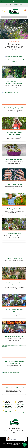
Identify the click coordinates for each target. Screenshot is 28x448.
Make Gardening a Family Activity (14, 108)
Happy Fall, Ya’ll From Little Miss (14, 336)
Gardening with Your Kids (14, 209)
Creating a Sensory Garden (14, 184)
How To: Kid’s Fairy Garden (14, 159)
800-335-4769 (18, 5)
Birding (20, 56)
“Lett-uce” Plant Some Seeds (14, 258)
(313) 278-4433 (20, 404)
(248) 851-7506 (20, 412)
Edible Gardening (19, 59)
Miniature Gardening (12, 56)
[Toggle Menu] (14, 17)
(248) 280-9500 (8, 411)
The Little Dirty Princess (14, 233)
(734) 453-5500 (20, 408)
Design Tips (14, 61)
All (5, 56)
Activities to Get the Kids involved (14, 388)
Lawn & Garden (9, 33)
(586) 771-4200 (8, 408)
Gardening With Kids (8, 59)
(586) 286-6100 (8, 404)
